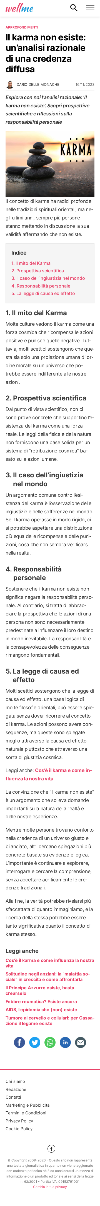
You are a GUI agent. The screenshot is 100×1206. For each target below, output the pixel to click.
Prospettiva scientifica (40, 270)
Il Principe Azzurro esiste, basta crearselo (40, 990)
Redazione (16, 1089)
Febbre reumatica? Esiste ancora (41, 1001)
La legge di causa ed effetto (45, 293)
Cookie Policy (19, 1128)
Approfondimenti (22, 27)
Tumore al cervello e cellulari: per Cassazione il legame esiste (50, 1020)
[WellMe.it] (19, 7)
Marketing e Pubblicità (27, 1105)
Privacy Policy (19, 1121)
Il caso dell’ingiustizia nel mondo (50, 278)
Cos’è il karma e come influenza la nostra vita (50, 963)
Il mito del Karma (33, 263)
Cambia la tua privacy (50, 1187)
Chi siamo (15, 1081)
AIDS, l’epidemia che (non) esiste (41, 1009)
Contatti (13, 1097)
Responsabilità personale (43, 286)
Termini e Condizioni (26, 1113)
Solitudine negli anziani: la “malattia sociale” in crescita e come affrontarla (48, 976)
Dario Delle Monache (38, 84)
